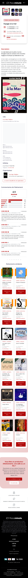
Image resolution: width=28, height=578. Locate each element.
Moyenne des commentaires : (14, 37)
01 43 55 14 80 (11, 167)
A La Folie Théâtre (5, 348)
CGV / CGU (17, 571)
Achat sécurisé (20, 573)
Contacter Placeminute (14, 551)
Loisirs (14, 539)
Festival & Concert (14, 541)
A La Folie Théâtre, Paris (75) (15, 32)
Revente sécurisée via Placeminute (14, 575)
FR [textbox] (23, 2)
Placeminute (14, 535)
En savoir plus (14, 483)
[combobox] (24, 2)
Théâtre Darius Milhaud (6, 287)
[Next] (21, 260)
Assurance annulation (18, 574)
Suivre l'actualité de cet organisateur (15, 180)
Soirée (14, 545)
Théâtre (14, 543)
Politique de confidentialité (10, 573)
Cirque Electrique (19, 440)
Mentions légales (10, 571)
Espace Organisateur (14, 553)
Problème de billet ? (8, 574)
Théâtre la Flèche (5, 379)
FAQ (14, 549)
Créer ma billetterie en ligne (14, 479)
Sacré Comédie (18, 348)
